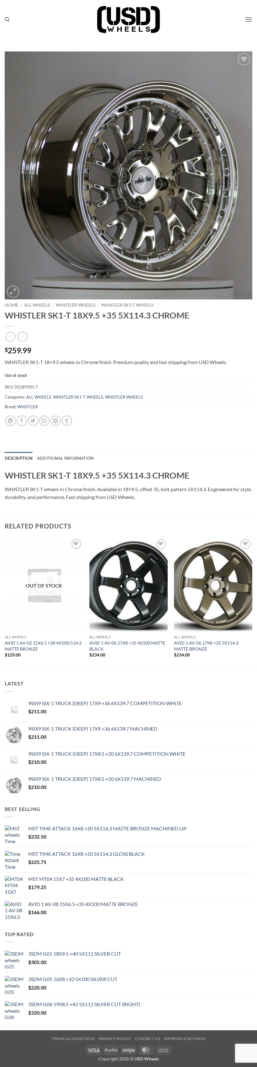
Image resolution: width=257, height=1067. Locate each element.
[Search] (7, 19)
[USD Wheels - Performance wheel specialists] (128, 19)
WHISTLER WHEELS (75, 305)
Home (11, 305)
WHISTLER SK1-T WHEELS (127, 305)
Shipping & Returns (184, 1038)
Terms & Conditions (73, 1038)
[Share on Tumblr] (67, 421)
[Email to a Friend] (44, 421)
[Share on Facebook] (22, 421)
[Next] (252, 603)
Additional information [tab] (65, 458)
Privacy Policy (115, 1038)
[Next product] (10, 336)
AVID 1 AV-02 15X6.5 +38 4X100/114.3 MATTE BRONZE (43, 645)
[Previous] (5, 603)
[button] (248, 19)
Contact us (147, 1038)
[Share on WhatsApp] (10, 421)
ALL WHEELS (37, 305)
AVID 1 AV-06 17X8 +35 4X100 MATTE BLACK (127, 645)
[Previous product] (22, 336)
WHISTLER (27, 406)
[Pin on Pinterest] (55, 421)
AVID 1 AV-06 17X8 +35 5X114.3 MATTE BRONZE (206, 645)
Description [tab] (19, 458)
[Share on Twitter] (33, 421)
